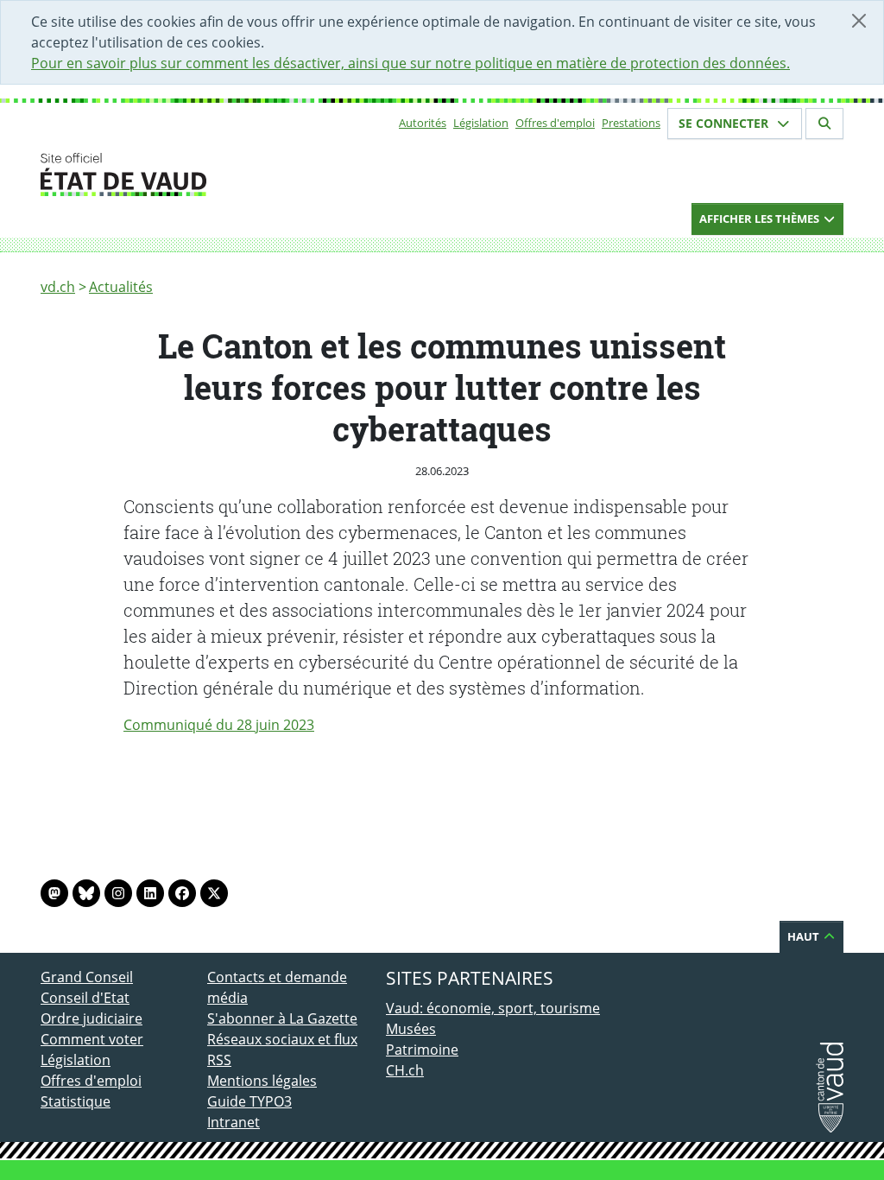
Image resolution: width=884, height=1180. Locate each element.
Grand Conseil (87, 977)
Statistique (75, 1101)
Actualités (121, 286)
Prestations (631, 122)
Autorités (422, 122)
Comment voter (92, 1039)
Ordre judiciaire (91, 1018)
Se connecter (725, 123)
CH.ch (405, 1070)
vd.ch (58, 286)
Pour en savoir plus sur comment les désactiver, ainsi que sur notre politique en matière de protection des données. (410, 63)
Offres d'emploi (555, 122)
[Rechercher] (824, 123)
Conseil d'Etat (85, 997)
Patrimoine (422, 1049)
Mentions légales (262, 1080)
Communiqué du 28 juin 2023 (218, 724)
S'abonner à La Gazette (282, 1018)
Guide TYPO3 (249, 1101)
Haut (804, 936)
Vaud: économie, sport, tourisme (493, 1008)
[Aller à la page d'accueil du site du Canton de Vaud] (200, 174)
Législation (480, 122)
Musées (411, 1028)
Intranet (233, 1122)
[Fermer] (859, 21)
